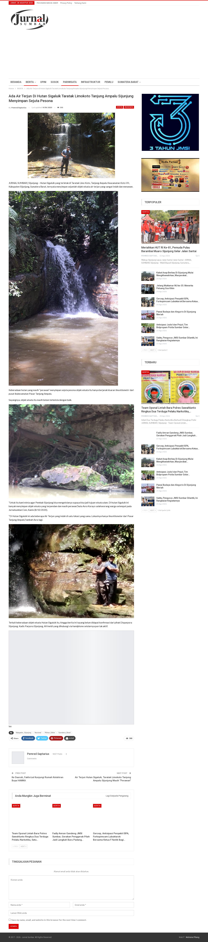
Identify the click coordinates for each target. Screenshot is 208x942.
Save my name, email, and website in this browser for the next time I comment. (48, 920)
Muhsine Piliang (192, 937)
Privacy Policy (66, 3)
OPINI (43, 82)
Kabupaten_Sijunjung (23, 733)
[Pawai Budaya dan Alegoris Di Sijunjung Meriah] (147, 315)
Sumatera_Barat (64, 733)
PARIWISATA (70, 82)
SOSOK (55, 82)
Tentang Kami (80, 3)
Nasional (38, 733)
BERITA (30, 82)
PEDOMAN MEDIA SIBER (47, 3)
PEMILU (109, 82)
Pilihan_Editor (50, 733)
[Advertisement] (104, 55)
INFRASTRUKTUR (90, 82)
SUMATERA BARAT (128, 82)
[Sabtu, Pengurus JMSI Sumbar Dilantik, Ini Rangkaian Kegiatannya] (147, 341)
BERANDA (16, 82)
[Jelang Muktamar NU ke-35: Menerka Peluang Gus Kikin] (147, 289)
